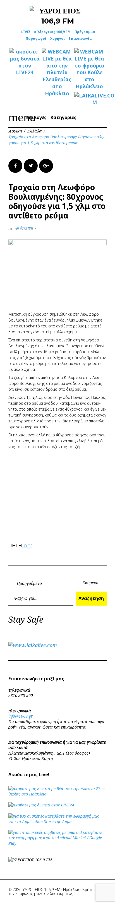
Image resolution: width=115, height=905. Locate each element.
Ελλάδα (34, 131)
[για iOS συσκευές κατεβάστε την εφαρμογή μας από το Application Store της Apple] (57, 821)
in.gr (27, 545)
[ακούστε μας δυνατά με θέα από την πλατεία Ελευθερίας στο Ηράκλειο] (57, 794)
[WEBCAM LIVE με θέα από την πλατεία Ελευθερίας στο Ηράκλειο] (57, 72)
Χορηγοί (57, 38)
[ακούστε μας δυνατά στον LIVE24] (24, 62)
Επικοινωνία (80, 38)
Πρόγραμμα (85, 31)
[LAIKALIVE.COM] (89, 99)
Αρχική (15, 131)
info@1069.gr (20, 716)
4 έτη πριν (26, 228)
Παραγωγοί (36, 38)
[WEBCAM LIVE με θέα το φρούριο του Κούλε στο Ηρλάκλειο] (89, 69)
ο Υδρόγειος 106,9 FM (52, 31)
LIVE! (25, 31)
